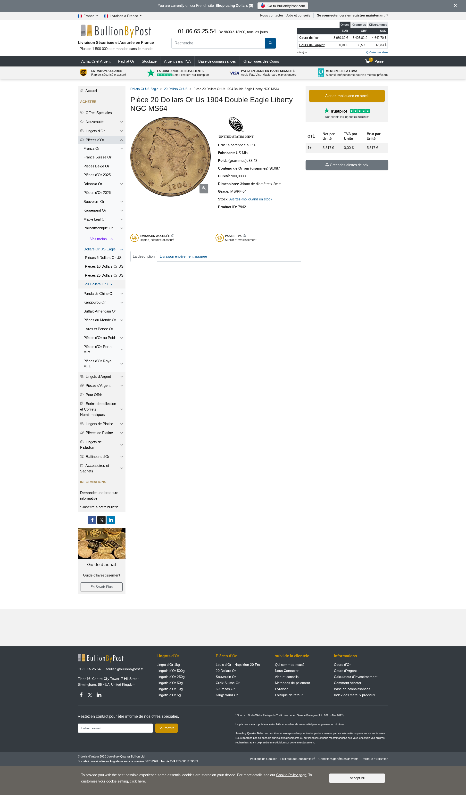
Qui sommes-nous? (290, 665)
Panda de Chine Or (98, 293)
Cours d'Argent (345, 671)
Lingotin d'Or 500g (171, 671)
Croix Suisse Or (228, 683)
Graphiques (261, 61)
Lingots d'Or (95, 131)
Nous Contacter (287, 671)
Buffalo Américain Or (99, 311)
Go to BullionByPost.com (286, 6)
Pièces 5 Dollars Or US (103, 257)
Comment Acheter (347, 683)
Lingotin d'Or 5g (169, 695)
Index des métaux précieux (354, 695)
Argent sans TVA (177, 61)
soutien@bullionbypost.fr (124, 669)
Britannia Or (92, 184)
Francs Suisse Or (97, 157)
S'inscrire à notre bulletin (99, 507)
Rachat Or (126, 61)
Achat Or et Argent (95, 61)
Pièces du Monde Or (99, 320)
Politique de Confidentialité (298, 759)
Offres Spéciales (98, 113)
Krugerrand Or (94, 210)
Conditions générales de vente (338, 759)
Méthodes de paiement (292, 683)
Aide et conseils (298, 15)
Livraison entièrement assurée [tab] (183, 256)
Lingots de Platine (99, 424)
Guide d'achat (101, 564)
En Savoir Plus (102, 587)
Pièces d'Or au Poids (99, 338)
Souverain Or (93, 201)
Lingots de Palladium (91, 445)
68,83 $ (381, 45)
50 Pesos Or (225, 689)
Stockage (149, 61)
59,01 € (343, 45)
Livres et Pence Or (98, 329)
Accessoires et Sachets (94, 468)
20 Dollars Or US (176, 89)
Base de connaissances (217, 61)
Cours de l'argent (312, 45)
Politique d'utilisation (375, 759)
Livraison (282, 689)
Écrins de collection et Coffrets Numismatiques (98, 409)
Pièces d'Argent (97, 385)
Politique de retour (289, 695)
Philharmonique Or (98, 228)
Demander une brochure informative (99, 495)
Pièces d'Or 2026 (97, 192)
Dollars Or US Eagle (144, 89)
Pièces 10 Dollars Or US (104, 266)
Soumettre (166, 728)
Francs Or (91, 148)
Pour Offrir (93, 395)
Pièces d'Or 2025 (97, 175)
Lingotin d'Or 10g (170, 689)
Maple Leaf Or (94, 219)
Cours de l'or (308, 38)
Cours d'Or (342, 665)
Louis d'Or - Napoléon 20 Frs (238, 665)
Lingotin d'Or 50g (170, 683)
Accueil (91, 91)
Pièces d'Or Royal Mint (97, 364)
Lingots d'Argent (98, 376)
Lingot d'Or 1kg (168, 665)
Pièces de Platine (99, 433)
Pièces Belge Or (96, 166)
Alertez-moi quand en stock (250, 199)
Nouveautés (95, 122)
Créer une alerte (378, 52)
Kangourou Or (94, 302)
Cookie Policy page (291, 775)
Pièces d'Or (94, 140)
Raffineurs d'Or (97, 456)
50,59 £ (362, 45)
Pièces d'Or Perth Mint (97, 349)
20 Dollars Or (226, 671)
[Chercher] (270, 43)
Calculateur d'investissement (355, 677)
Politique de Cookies (263, 759)
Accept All (357, 778)
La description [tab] (144, 256)
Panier (378, 60)
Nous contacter (271, 15)
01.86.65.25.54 (89, 669)
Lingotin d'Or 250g (171, 677)
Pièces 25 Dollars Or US (104, 275)
